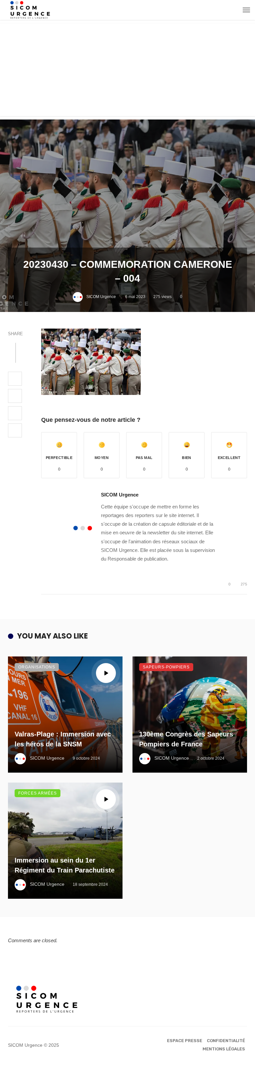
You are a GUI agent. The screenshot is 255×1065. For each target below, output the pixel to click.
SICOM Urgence (101, 296)
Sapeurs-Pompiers (166, 667)
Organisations (36, 667)
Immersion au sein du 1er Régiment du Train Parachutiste (65, 865)
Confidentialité (226, 1040)
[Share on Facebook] (15, 379)
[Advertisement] (127, 69)
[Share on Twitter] (15, 396)
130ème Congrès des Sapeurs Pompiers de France (186, 739)
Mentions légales (224, 1048)
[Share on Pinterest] (15, 413)
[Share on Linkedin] (15, 430)
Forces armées (37, 793)
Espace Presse (184, 1040)
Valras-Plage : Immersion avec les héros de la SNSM (63, 739)
